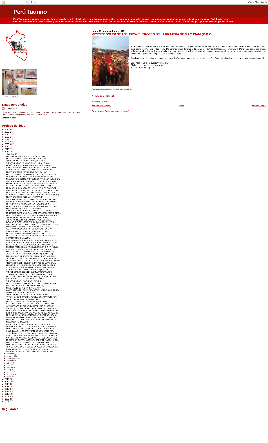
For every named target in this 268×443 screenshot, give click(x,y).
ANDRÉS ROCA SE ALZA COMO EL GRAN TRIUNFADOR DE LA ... (32, 326)
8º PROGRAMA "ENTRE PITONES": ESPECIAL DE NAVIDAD (29, 211)
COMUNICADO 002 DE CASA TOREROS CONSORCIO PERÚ (30, 349)
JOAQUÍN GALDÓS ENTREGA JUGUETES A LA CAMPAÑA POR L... (32, 333)
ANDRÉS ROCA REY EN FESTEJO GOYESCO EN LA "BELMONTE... (32, 347)
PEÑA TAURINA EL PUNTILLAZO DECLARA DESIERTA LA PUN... (31, 265)
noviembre (11, 354)
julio (8, 363)
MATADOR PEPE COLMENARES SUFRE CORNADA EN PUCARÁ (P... (33, 179)
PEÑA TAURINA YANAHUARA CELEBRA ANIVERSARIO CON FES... (32, 183)
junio (9, 365)
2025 (7, 132)
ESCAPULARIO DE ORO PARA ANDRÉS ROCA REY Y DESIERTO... (32, 324)
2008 (7, 399)
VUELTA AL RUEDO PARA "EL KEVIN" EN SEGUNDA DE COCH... (31, 193)
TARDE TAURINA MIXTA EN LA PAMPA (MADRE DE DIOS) (28, 220)
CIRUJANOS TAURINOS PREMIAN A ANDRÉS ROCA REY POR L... (32, 249)
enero (9, 377)
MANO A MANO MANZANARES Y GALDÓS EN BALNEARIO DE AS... (32, 224)
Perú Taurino (30, 12)
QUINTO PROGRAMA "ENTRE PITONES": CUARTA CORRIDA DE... (32, 335)
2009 (7, 396)
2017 (7, 152)
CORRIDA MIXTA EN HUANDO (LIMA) (21, 292)
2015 (7, 382)
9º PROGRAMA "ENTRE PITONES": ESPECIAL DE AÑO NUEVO (31, 168)
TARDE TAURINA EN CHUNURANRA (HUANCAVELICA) (27, 163)
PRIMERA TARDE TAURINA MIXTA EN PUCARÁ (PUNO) (27, 204)
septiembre (11, 358)
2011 (7, 391)
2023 (7, 137)
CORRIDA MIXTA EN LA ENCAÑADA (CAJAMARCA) (26, 279)
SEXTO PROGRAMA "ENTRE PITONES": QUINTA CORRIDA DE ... (32, 277)
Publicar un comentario (100, 101)
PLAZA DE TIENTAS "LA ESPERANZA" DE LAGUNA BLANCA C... (31, 251)
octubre (10, 356)
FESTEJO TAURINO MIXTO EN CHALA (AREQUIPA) (26, 302)
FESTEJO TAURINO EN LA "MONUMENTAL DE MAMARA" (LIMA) (31, 283)
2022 (7, 139)
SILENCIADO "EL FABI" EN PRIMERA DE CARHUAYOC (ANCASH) (32, 258)
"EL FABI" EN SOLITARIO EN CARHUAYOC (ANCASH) (27, 270)
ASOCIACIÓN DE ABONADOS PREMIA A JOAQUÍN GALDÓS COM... (32, 240)
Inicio (181, 106)
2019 (7, 147)
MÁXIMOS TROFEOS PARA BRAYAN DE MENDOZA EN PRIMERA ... (32, 202)
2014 (7, 384)
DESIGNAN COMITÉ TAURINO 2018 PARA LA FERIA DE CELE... (31, 304)
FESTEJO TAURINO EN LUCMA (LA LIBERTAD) (24, 197)
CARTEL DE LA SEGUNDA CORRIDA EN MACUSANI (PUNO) (30, 267)
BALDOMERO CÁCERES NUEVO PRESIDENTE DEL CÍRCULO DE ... (33, 313)
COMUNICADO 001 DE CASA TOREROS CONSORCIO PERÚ (30, 351)
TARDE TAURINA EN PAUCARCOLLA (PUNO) (24, 281)
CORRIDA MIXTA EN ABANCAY (18, 238)
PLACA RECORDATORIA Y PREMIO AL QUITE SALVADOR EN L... (31, 329)
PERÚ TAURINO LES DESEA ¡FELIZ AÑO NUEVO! (25, 156)
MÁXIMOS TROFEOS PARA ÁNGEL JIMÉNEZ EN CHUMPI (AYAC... (32, 247)
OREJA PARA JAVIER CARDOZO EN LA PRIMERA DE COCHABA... (32, 199)
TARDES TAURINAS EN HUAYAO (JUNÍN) (22, 299)
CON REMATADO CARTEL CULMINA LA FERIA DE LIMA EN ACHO (32, 338)
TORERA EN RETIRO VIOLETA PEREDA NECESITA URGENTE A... (32, 297)
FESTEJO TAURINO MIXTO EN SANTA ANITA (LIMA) (26, 172)
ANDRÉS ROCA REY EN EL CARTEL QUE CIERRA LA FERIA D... (31, 177)
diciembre (10, 154)
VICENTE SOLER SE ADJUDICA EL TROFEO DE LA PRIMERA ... (31, 263)
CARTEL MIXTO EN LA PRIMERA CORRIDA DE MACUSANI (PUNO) (32, 290)
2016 (7, 379)
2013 (7, 386)
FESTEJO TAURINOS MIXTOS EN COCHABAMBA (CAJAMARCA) (31, 215)
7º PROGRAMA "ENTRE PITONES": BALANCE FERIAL (27, 231)
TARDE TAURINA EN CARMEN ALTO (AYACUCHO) (26, 161)
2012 (7, 389)
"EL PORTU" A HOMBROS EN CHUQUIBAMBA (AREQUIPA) (29, 274)
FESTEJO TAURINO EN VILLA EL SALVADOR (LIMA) (26, 158)
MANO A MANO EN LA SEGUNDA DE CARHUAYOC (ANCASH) (30, 245)
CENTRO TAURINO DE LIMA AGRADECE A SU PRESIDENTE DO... (32, 242)
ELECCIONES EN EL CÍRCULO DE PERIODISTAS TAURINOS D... (31, 345)
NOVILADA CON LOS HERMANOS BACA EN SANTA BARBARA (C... (32, 317)
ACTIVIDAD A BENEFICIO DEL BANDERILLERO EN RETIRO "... (31, 306)
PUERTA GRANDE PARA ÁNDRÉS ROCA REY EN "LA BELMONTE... (32, 340)
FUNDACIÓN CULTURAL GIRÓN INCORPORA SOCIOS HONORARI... (33, 311)
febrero (10, 374)
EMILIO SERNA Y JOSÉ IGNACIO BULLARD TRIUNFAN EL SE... (31, 342)
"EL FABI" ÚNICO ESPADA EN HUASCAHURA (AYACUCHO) (29, 170)
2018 (7, 149)
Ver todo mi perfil (9, 118)
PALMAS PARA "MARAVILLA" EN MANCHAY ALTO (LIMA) (28, 226)
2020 (7, 144)
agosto (9, 361)
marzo (9, 372)
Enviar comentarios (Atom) (117, 111)
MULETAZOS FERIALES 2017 (17, 322)
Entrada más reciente (101, 106)
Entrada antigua (259, 106)
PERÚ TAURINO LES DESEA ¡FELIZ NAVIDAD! (24, 208)
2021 (7, 142)
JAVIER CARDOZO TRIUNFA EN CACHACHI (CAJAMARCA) (29, 254)
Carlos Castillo (11, 108)
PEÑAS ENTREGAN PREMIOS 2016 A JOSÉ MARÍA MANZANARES (32, 320)
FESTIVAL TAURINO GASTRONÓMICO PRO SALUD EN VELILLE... (32, 233)
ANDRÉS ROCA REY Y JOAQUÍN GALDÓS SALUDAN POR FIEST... (32, 206)
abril (8, 370)
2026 (7, 129)
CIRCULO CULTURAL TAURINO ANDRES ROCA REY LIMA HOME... (32, 308)
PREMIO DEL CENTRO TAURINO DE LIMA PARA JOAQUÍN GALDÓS (33, 261)
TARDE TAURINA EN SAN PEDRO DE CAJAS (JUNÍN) (27, 217)
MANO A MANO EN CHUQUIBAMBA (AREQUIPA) (25, 286)
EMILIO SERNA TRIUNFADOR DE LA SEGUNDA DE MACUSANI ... (31, 256)
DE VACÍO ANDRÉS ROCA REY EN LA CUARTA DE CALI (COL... (31, 186)
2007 (7, 401)
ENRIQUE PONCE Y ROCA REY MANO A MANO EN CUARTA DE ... (32, 188)
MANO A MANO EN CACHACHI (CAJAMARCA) (24, 288)
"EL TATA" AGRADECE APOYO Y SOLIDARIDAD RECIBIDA (29, 229)
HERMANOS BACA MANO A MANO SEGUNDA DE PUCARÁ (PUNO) (32, 195)
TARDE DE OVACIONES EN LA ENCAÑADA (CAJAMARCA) (29, 272)
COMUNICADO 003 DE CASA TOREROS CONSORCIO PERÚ (30, 331)
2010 (7, 394)
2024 (7, 134)
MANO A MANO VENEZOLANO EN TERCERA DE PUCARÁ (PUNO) (32, 190)
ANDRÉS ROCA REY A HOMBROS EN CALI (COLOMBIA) (28, 165)
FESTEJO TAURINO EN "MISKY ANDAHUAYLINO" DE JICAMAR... (31, 174)
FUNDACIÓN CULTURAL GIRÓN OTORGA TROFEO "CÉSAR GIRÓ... (33, 213)
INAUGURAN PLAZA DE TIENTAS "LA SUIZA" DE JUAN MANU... (31, 222)
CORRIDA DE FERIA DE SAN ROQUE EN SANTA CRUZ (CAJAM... (32, 181)
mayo (9, 367)
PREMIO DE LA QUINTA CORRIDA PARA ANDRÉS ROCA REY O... (31, 315)
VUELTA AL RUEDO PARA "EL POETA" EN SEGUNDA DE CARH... (31, 236)
